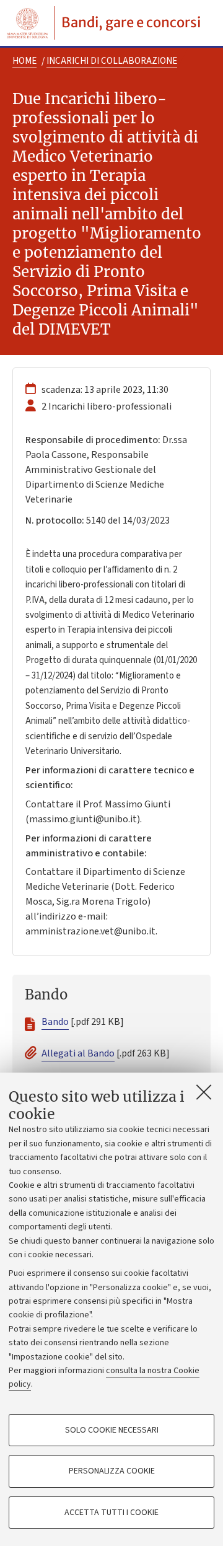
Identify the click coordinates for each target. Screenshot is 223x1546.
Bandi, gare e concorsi (131, 22)
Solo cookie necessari (112, 1430)
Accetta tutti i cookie (111, 1512)
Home (24, 61)
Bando (55, 1022)
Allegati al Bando (78, 1053)
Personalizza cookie (112, 1471)
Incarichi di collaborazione (111, 61)
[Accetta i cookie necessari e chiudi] (204, 1092)
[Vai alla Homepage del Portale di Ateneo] (27, 23)
